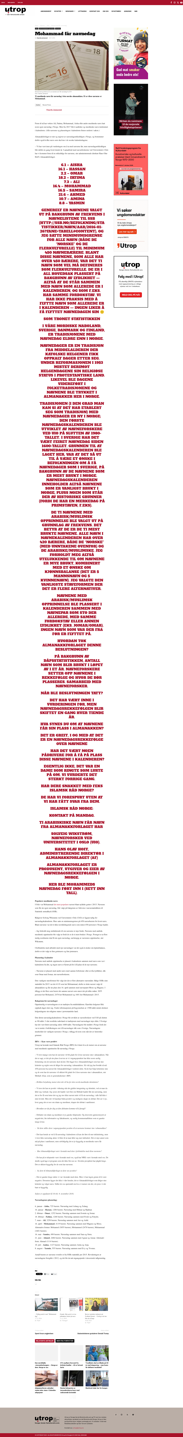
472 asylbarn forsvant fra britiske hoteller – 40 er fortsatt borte (71, 1365)
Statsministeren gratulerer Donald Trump (93, 1334)
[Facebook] (116, 1415)
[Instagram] (121, 1415)
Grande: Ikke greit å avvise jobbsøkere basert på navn (68, 1315)
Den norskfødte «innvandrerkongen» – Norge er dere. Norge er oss (46, 1365)
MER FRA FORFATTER (65, 1341)
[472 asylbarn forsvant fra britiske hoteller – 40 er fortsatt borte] (71, 1353)
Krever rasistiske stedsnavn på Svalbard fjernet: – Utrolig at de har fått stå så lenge (96, 1316)
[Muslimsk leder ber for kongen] (97, 1378)
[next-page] (74, 1397)
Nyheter (42, 25)
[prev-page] (71, 1397)
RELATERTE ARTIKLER (44, 1341)
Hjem (36, 25)
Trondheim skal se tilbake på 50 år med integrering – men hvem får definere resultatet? (97, 1365)
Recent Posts (47, 105)
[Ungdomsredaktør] (131, 251)
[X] (127, 1415)
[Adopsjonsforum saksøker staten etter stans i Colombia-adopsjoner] (46, 1378)
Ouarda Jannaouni (42, 38)
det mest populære (61, 904)
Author (38, 105)
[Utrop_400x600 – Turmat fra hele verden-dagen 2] (131, 78)
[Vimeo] (133, 1415)
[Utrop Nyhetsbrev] (131, 307)
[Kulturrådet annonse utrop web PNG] (131, 195)
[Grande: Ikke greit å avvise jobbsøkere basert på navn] (71, 1304)
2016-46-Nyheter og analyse (47, 28)
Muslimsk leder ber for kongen (96, 1388)
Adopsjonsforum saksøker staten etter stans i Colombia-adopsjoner (45, 1390)
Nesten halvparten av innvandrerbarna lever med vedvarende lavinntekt (69, 1390)
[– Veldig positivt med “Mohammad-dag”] (46, 1304)
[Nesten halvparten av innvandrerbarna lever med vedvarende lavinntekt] (71, 1378)
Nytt (48, 25)
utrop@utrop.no (78, 1428)
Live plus (58, 28)
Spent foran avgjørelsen (44, 1334)
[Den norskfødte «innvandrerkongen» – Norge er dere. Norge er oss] (46, 1353)
